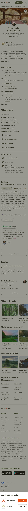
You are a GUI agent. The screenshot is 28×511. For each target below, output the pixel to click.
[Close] (14, 255)
